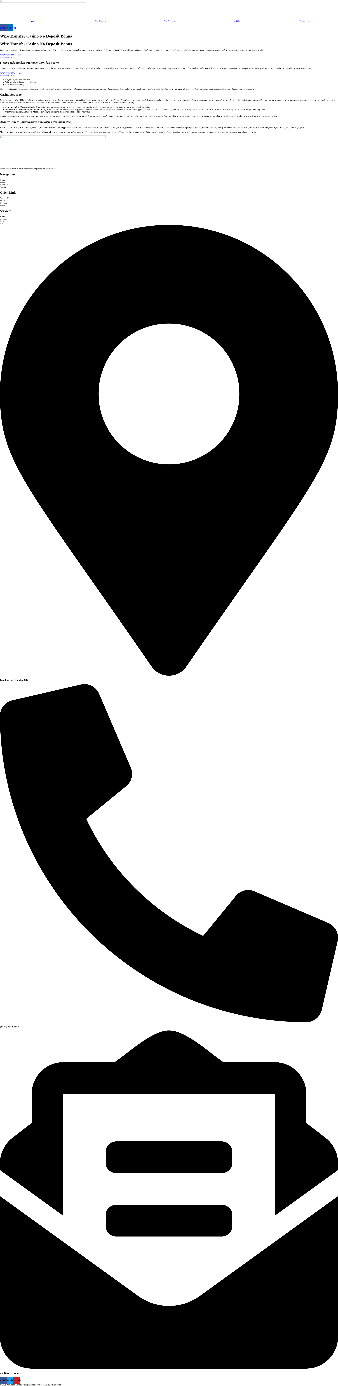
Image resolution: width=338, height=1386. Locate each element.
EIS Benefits (100, 21)
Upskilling (237, 21)
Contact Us (304, 21)
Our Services (169, 21)
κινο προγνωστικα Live (10, 57)
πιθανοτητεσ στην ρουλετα (11, 55)
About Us (33, 21)
